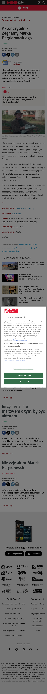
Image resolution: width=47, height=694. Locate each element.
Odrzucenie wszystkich (23, 375)
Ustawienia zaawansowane (23, 369)
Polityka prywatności (20, 340)
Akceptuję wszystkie (23, 382)
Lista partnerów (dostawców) (14, 361)
